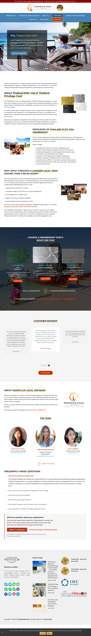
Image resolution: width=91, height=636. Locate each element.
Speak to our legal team (17, 529)
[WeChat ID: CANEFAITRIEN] (14, 584)
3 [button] (47, 365)
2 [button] (44, 365)
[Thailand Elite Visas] (45, 8)
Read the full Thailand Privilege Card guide (43, 529)
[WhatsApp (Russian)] (14, 589)
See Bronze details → (71, 1)
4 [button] (49, 365)
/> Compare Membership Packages (61, 291)
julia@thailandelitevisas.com (18, 454)
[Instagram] (14, 594)
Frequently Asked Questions (29, 15)
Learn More (18, 277)
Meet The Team (48, 463)
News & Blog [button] (44, 19)
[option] (18, 264)
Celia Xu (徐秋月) (46, 449)
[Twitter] (10, 594)
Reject (49, 633)
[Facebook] (6, 594)
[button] (2, 46)
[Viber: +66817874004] (18, 589)
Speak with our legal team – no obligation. (56, 299)
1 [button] (42, 365)
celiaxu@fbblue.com (46, 454)
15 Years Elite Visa (45, 265)
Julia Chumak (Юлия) (18, 449)
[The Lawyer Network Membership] (74, 593)
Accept (43, 633)
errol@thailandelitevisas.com (73, 453)
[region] (45, 46)
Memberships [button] (11, 15)
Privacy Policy (47, 619)
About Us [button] (45, 15)
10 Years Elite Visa (18, 265)
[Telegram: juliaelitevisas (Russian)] (10, 584)
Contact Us (33, 19)
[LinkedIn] (18, 594)
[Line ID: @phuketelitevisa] (18, 584)
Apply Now (57, 15)
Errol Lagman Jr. (73, 449)
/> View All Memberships (30, 291)
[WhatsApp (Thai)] (10, 589)
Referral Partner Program (75, 15)
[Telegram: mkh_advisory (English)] (6, 584)
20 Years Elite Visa (73, 265)
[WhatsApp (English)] (6, 589)
